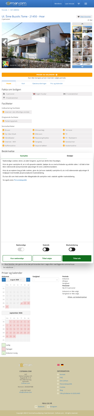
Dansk (58, 365)
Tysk (62, 365)
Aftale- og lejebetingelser (77, 297)
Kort (23, 83)
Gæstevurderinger (39, 83)
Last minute (69, 4)
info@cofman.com (25, 392)
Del (91, 20)
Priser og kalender (45, 74)
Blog (61, 390)
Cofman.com (25, 383)
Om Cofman (64, 381)
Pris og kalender (56, 83)
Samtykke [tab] (24, 156)
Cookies (62, 387)
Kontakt (62, 374)
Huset (8, 83)
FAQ (61, 378)
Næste (28, 280)
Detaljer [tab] (70, 156)
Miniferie (58, 4)
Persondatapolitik (66, 384)
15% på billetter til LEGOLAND (70, 393)
